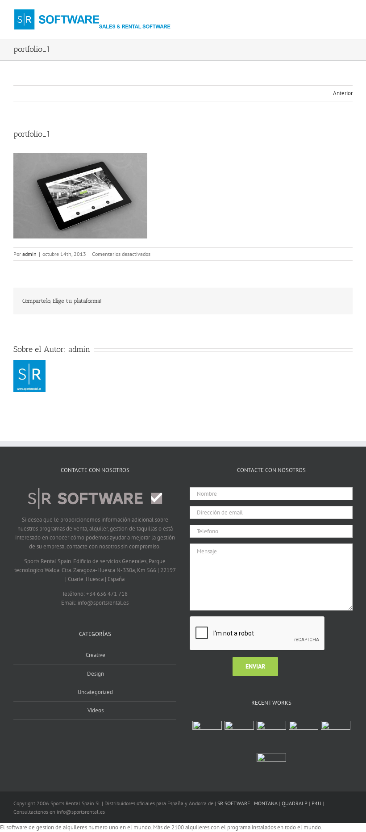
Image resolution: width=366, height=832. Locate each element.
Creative (95, 655)
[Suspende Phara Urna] (271, 762)
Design (95, 673)
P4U (316, 803)
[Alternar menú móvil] (349, 15)
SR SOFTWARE (233, 803)
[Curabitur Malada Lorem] (335, 730)
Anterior (343, 93)
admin (29, 254)
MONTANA (266, 803)
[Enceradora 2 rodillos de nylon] (239, 735)
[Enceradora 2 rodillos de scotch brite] (206, 735)
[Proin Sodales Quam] (271, 730)
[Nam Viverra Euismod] (303, 730)
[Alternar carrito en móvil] (333, 15)
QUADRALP (295, 803)
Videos (95, 710)
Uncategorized (95, 692)
